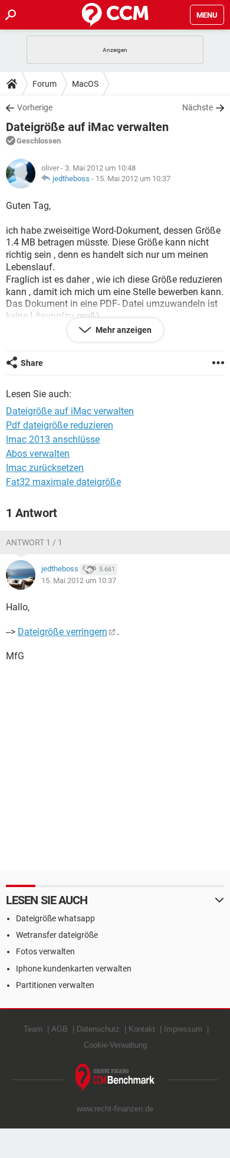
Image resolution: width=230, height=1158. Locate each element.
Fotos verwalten (45, 951)
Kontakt (142, 1029)
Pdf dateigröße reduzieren (59, 425)
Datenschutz (98, 1029)
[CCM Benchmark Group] (115, 1078)
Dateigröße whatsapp (55, 918)
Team (33, 1029)
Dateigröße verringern (62, 631)
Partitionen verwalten (55, 985)
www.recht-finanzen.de (115, 1108)
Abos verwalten (38, 453)
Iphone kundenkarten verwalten (74, 968)
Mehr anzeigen (123, 330)
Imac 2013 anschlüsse (53, 439)
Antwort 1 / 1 (34, 542)
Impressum (183, 1029)
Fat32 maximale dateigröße (63, 482)
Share (32, 363)
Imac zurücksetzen (45, 467)
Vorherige (34, 107)
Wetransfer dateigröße (57, 935)
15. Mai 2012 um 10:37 (133, 178)
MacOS (85, 84)
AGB (59, 1029)
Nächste (197, 107)
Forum (44, 84)
